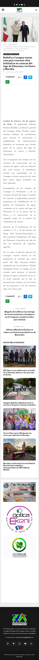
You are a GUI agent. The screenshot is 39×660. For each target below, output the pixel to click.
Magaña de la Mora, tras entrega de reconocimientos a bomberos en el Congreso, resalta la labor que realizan (19, 315)
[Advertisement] (19, 103)
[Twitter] (13, 643)
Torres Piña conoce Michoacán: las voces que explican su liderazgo (17, 434)
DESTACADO (7, 54)
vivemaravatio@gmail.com (24, 637)
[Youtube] (25, 643)
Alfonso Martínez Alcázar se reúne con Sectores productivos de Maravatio (19, 332)
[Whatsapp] (31, 643)
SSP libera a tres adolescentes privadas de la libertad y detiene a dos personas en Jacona (19, 372)
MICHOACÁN (15, 54)
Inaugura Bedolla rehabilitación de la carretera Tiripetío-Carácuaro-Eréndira (19, 404)
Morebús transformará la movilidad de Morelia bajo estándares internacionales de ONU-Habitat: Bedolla (19, 466)
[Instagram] (19, 643)
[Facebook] (7, 643)
